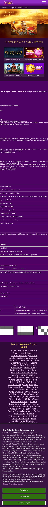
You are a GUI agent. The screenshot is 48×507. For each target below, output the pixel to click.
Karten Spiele (14, 385)
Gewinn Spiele (28, 375)
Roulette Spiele (27, 421)
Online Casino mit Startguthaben (24, 398)
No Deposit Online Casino (23, 390)
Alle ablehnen (24, 496)
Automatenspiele (19, 356)
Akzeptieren (24, 490)
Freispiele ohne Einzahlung (23, 370)
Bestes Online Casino (27, 358)
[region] (24, 465)
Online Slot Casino (27, 412)
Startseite (5, 8)
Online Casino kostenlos (19, 411)
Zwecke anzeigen (24, 503)
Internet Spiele (17, 382)
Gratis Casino (15, 380)
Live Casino (32, 387)
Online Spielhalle (30, 416)
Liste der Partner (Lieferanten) (12, 484)
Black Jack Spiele (17, 360)
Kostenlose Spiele (16, 387)
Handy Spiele (30, 380)
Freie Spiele (29, 368)
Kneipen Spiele (30, 385)
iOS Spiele (31, 382)
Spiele (13, 8)
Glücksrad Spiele (16, 377)
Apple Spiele (27, 353)
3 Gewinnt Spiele (19, 351)
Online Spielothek (20, 419)
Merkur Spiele (17, 389)
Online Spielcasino (21, 415)
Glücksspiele (32, 377)
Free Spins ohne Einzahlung (23, 366)
